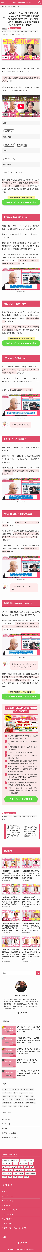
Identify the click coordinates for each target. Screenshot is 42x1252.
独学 (10, 1106)
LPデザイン (5, 1089)
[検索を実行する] (38, 973)
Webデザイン (7, 31)
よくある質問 (8, 1214)
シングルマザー (6, 1093)
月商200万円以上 (29, 31)
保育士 (20, 1096)
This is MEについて (10, 1210)
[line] (24, 1013)
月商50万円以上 (6, 1103)
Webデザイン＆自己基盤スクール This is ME (21, 2)
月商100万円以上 (18, 1103)
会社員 (14, 1096)
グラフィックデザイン (27, 1089)
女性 (11, 1099)
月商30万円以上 (30, 1099)
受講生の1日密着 (10, 1133)
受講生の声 (8, 1219)
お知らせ (7, 1119)
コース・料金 (8, 1201)
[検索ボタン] (39, 2)
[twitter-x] (16, 1013)
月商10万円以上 (19, 1099)
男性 (36, 31)
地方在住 (4, 1099)
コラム (6, 1128)
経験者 (26, 1106)
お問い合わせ (8, 1223)
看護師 (20, 1106)
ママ (30, 1093)
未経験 (4, 1106)
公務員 (26, 1096)
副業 (22, 31)
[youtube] (26, 1013)
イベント (7, 1124)
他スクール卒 (15, 31)
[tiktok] (21, 1013)
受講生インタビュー (15, 28)
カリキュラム (8, 1205)
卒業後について (9, 1196)
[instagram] (18, 1013)
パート (15, 1093)
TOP (5, 1192)
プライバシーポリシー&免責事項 (15, 1228)
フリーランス (23, 1093)
